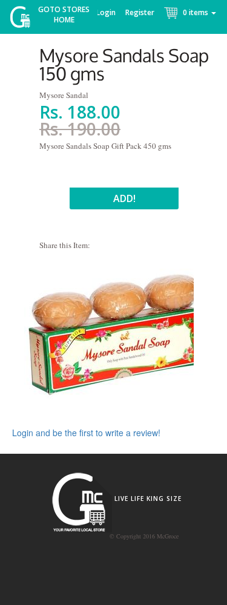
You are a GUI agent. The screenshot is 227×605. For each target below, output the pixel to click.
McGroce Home (24, 19)
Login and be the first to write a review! (86, 433)
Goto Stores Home (64, 14)
